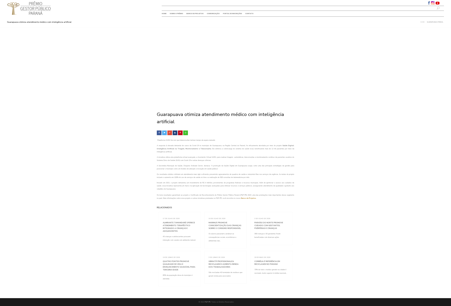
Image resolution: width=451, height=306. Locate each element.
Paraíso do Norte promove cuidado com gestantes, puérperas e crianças (268, 225)
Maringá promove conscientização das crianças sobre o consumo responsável (225, 225)
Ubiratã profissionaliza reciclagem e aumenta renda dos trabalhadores (224, 264)
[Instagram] (432, 2)
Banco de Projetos (195, 13)
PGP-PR (207, 302)
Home (164, 13)
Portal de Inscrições (232, 13)
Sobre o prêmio (176, 13)
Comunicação (213, 13)
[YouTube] (437, 3)
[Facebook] (429, 2)
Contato (249, 13)
